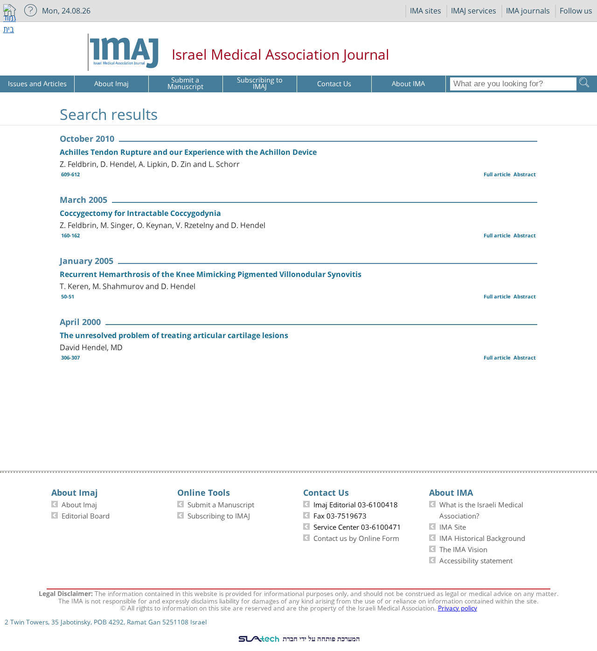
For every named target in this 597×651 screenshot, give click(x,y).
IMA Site (452, 526)
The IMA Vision (463, 548)
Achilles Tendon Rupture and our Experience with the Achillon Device (188, 152)
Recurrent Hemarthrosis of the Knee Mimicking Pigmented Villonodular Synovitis (210, 274)
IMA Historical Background (482, 537)
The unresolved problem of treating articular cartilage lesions (174, 335)
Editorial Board (86, 514)
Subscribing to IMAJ (218, 514)
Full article (497, 174)
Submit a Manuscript (220, 503)
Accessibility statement (476, 559)
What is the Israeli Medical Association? (481, 509)
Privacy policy (457, 607)
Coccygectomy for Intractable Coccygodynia (140, 213)
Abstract (525, 174)
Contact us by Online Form (356, 537)
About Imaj (79, 503)
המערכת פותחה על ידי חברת (320, 638)
